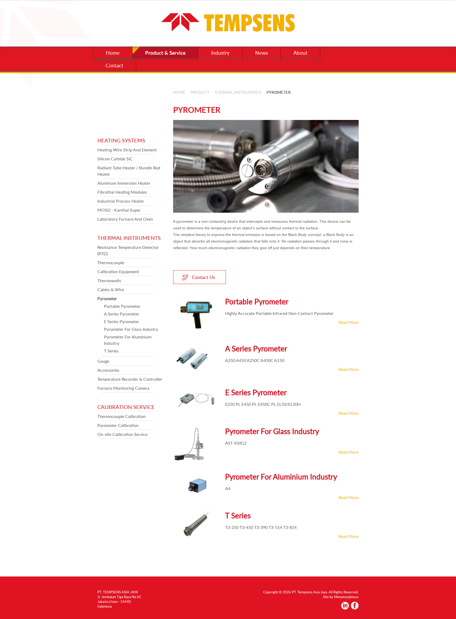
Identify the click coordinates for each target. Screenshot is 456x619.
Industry (220, 53)
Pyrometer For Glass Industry (131, 329)
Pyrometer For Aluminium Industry (281, 476)
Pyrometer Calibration (118, 425)
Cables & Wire (110, 289)
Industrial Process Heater (120, 200)
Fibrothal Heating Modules (122, 191)
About (300, 53)
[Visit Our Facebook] (355, 607)
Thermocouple (110, 262)
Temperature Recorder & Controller (129, 378)
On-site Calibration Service (122, 434)
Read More (349, 322)
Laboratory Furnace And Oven (125, 218)
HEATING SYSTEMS (121, 140)
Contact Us (203, 277)
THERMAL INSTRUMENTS (129, 238)
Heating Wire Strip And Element (127, 149)
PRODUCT (200, 92)
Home (113, 53)
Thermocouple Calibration (121, 416)
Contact (114, 65)
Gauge (103, 361)
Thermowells (109, 280)
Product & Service (165, 53)
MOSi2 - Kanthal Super (119, 209)
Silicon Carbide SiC (115, 158)
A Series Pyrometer (121, 313)
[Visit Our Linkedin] (345, 607)
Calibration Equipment (118, 271)
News (261, 53)
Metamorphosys (346, 597)
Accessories (108, 370)
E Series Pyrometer (121, 321)
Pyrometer (107, 298)
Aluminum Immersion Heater (123, 182)
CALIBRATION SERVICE (126, 407)
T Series (111, 350)
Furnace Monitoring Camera (123, 387)
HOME (179, 92)
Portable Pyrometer (122, 306)
